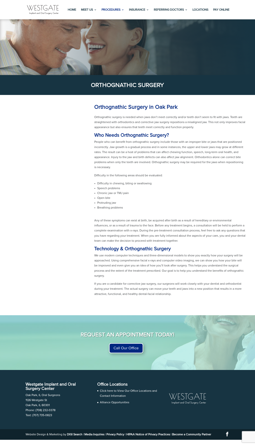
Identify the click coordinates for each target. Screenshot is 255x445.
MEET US (87, 9)
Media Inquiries (94, 434)
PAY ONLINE (221, 9)
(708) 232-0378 (45, 410)
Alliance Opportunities (114, 402)
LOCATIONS (200, 9)
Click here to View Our (115, 390)
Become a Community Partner (191, 434)
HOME (72, 9)
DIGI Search (74, 434)
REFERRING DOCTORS (169, 9)
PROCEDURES (111, 9)
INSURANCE (137, 9)
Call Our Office (126, 348)
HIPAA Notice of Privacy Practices (148, 434)
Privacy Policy (115, 434)
